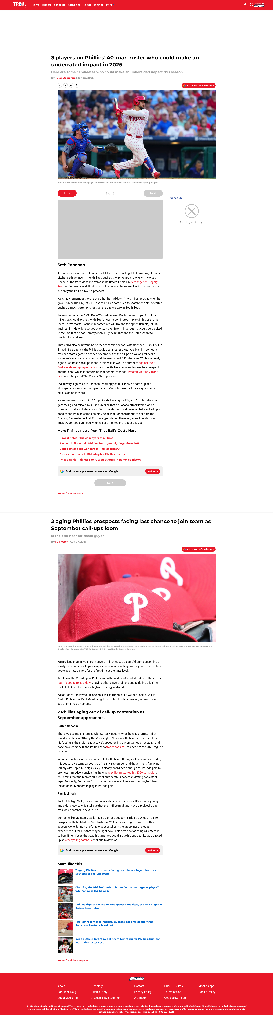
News (35, 4)
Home (61, 493)
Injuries (98, 4)
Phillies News (75, 493)
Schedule (59, 4)
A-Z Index (140, 997)
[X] (251, 4)
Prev (67, 193)
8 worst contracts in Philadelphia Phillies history (92, 454)
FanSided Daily (67, 992)
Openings (97, 986)
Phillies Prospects (78, 960)
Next (153, 193)
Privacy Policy (143, 992)
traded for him (115, 747)
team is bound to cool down (75, 682)
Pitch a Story (99, 992)
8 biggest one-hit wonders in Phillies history (90, 448)
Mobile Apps (206, 986)
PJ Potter (61, 541)
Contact (139, 986)
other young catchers (78, 840)
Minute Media (40, 1006)
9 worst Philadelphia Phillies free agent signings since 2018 (100, 443)
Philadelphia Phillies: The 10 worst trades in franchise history (101, 459)
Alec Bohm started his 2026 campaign (131, 772)
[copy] (77, 85)
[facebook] (245, 4)
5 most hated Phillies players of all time (86, 438)
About (61, 986)
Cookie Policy (206, 992)
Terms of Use (172, 992)
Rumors (46, 4)
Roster (87, 4)
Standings (74, 4)
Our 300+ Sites (173, 986)
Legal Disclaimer (68, 997)
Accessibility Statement (106, 997)
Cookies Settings (175, 997)
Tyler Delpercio (65, 77)
